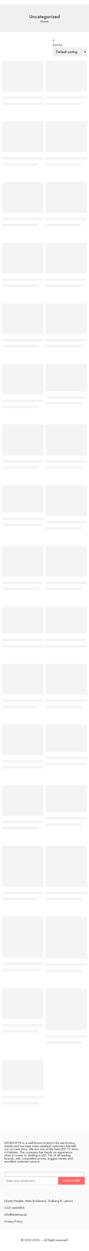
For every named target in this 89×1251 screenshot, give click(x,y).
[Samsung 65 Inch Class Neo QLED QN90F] (22, 1004)
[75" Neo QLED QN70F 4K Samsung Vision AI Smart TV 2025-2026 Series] (22, 440)
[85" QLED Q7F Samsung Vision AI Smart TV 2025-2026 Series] (22, 800)
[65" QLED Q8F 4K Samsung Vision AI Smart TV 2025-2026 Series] (22, 318)
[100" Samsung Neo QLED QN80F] (22, 76)
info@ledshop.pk (15, 1214)
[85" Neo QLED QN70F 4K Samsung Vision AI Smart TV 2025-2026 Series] (66, 679)
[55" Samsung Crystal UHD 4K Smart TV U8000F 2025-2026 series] (66, 197)
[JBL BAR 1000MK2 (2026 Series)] (22, 866)
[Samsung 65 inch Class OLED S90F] (66, 1009)
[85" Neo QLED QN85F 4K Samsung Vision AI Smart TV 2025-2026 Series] (22, 740)
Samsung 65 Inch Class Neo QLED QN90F (36, 1025)
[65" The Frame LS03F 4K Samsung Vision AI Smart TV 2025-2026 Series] (22, 379)
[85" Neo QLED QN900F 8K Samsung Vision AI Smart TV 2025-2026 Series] (66, 738)
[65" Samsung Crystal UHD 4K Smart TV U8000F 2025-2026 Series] (66, 318)
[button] (37, 91)
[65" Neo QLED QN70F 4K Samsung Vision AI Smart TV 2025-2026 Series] (22, 258)
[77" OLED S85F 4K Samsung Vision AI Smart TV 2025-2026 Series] (22, 620)
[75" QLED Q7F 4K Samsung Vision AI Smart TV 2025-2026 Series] (66, 500)
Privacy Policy (13, 1221)
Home (44, 21)
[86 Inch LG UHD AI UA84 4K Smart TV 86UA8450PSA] (66, 798)
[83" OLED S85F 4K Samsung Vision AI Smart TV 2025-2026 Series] (66, 620)
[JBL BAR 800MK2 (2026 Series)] (22, 937)
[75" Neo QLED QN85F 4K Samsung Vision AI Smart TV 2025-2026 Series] (66, 440)
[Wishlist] (39, 65)
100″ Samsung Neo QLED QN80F (29, 97)
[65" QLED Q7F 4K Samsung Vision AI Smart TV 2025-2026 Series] (66, 258)
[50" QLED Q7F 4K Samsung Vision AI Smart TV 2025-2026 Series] (22, 136)
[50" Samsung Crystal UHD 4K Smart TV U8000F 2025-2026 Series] (66, 136)
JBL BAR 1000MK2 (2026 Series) (27, 892)
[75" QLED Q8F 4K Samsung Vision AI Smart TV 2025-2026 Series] (22, 561)
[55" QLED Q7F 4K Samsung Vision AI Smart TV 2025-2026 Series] (22, 197)
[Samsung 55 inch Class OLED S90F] (66, 938)
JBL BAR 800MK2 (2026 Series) (26, 963)
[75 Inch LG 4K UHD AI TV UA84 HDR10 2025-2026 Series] (66, 377)
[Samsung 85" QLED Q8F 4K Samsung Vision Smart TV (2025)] (22, 1075)
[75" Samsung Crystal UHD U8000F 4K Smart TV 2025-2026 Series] (66, 561)
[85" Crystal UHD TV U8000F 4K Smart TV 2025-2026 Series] (22, 679)
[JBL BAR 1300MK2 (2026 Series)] (66, 866)
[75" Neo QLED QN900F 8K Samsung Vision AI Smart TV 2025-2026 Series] (22, 499)
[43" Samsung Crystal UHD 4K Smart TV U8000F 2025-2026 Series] (66, 76)
